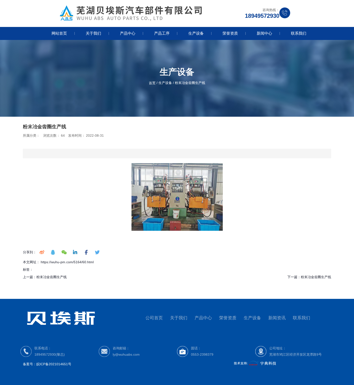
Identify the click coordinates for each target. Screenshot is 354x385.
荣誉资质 (230, 33)
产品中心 (127, 33)
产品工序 (162, 33)
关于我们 (93, 33)
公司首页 (154, 317)
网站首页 (59, 33)
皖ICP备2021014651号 (53, 364)
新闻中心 (264, 33)
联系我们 (298, 33)
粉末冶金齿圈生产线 (51, 277)
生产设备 (196, 33)
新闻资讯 (277, 317)
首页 (153, 83)
